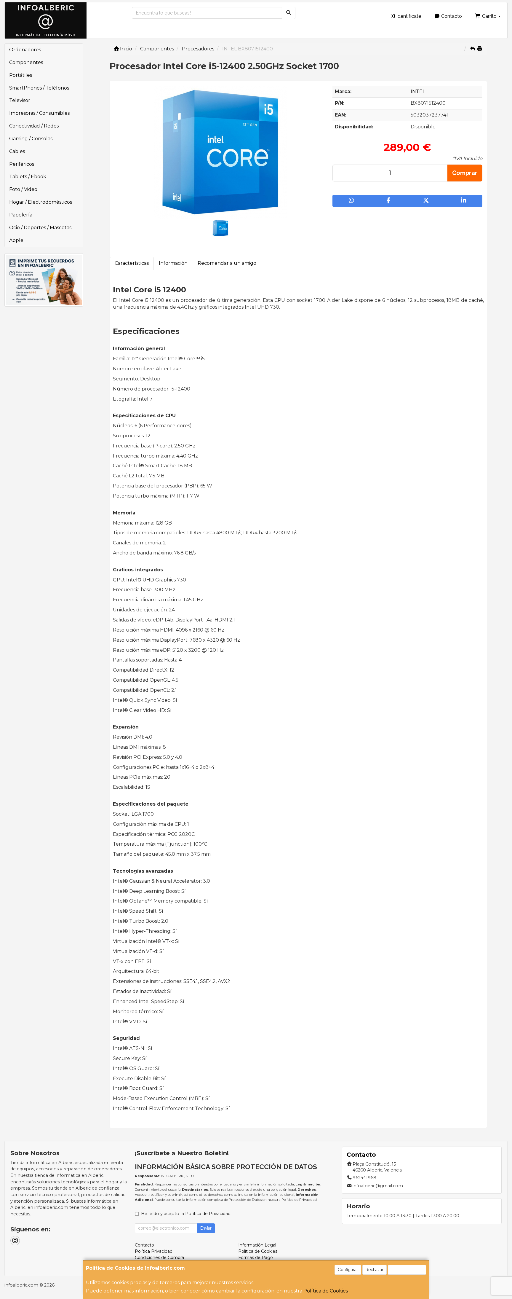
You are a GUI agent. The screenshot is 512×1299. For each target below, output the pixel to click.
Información (173, 263)
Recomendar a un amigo (227, 263)
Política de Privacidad (299, 1200)
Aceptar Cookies (407, 1269)
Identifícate (408, 16)
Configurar (348, 1269)
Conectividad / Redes (34, 126)
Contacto (451, 16)
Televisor (19, 100)
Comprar (464, 172)
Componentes (26, 62)
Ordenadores (25, 49)
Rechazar (374, 1269)
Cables (17, 151)
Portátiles (20, 75)
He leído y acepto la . (186, 1213)
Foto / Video (23, 189)
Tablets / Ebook (27, 176)
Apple (16, 240)
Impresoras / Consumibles (39, 113)
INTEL (418, 91)
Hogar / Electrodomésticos (40, 202)
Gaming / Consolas (30, 138)
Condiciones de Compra (159, 1257)
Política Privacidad (153, 1251)
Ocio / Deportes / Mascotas (40, 227)
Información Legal (257, 1245)
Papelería (20, 215)
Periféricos (21, 164)
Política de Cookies (325, 1291)
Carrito (489, 16)
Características (132, 263)
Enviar (206, 1228)
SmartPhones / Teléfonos (39, 88)
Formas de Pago (255, 1257)
